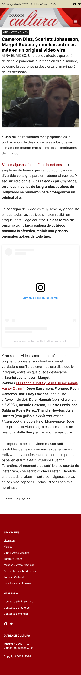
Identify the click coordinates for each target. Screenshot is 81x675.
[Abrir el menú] (75, 21)
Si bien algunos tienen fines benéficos (32, 165)
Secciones (11, 532)
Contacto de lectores (17, 607)
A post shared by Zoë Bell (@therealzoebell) (40, 340)
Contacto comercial (16, 613)
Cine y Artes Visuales (15, 32)
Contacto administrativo (18, 601)
